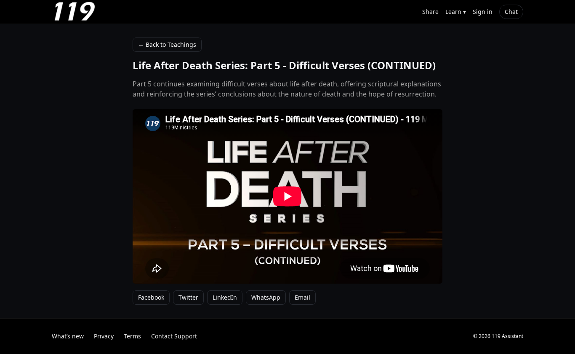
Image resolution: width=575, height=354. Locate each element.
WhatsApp (265, 297)
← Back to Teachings (167, 44)
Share (430, 12)
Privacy (104, 336)
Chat (511, 12)
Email (302, 297)
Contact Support (174, 336)
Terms (132, 336)
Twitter (188, 297)
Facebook (151, 297)
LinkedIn (225, 297)
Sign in (482, 12)
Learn (455, 12)
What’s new (68, 336)
